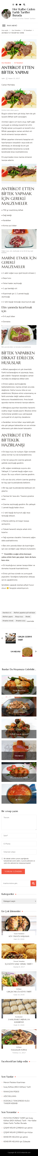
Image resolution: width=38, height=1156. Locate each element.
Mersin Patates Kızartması (14, 1082)
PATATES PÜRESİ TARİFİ (14, 1118)
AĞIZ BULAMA (10, 1096)
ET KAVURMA (19, 712)
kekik (28, 617)
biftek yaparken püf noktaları (25, 613)
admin (30, 1128)
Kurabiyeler (19, 1017)
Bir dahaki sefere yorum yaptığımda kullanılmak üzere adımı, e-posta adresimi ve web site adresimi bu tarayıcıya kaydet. (19, 861)
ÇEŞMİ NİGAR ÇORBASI (14, 1128)
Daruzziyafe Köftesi (19, 1050)
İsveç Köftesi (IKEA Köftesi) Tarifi (17, 1087)
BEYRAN (19, 799)
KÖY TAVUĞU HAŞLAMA (19, 936)
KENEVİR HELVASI (11, 1137)
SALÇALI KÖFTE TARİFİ (19, 778)
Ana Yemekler (6, 63)
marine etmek (8, 621)
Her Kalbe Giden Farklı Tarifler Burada (24, 12)
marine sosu (21, 621)
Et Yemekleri (18, 63)
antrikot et (7, 613)
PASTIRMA (19, 756)
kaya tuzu (19, 617)
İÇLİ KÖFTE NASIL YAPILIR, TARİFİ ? (19, 964)
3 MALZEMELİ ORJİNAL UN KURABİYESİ (19, 1020)
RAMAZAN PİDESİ (11, 1091)
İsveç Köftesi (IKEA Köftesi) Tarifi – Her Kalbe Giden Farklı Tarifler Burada (20, 1120)
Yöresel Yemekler (19, 961)
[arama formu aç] (24, 5)
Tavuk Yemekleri (19, 934)
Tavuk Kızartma (19, 690)
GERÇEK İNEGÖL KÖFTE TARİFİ (19, 991)
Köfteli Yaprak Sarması (19, 734)
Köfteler (19, 989)
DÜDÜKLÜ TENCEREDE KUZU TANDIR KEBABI (17, 1102)
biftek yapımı (8, 617)
